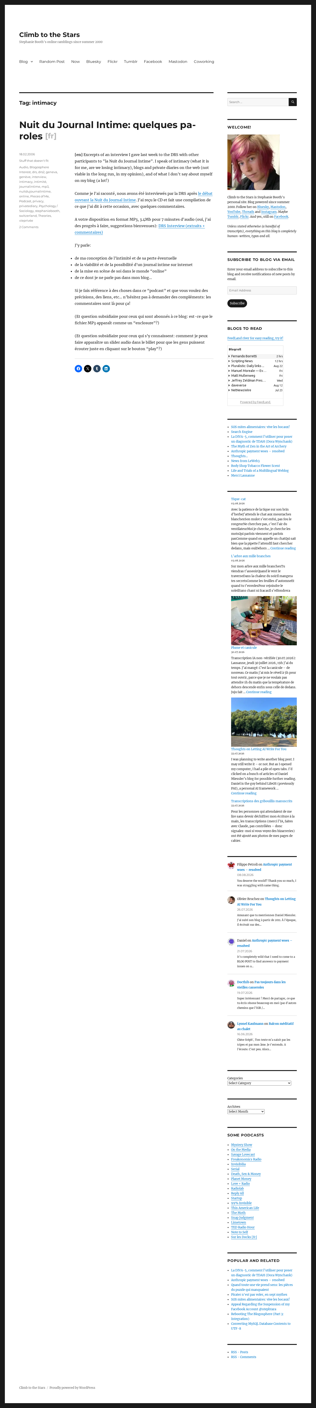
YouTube (233, 212)
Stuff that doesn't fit (34, 160)
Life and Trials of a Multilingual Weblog (260, 471)
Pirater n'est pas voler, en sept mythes (259, 1295)
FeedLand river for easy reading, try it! (255, 338)
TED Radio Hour (243, 1227)
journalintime (29, 186)
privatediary (28, 206)
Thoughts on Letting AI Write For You (258, 749)
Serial (235, 1169)
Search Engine (241, 432)
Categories (235, 1078)
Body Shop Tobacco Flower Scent (255, 466)
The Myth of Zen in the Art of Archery (258, 446)
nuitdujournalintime (35, 191)
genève (25, 177)
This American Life (245, 1208)
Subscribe (237, 303)
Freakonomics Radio (246, 1159)
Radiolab (237, 1189)
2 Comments (28, 227)
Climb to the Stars (49, 35)
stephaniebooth (47, 211)
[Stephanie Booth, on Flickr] (262, 162)
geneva (51, 172)
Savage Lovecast (243, 1155)
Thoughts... (239, 456)
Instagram (269, 212)
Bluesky (93, 61)
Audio (23, 167)
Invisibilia (238, 1164)
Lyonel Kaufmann (250, 1024)
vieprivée (26, 220)
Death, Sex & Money (246, 1174)
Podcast (25, 201)
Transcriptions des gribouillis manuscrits (261, 801)
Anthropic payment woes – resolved (258, 451)
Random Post (52, 61)
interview (39, 177)
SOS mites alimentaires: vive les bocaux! (260, 427)
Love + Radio (240, 1184)
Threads (248, 212)
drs (34, 172)
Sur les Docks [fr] (244, 1237)
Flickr (113, 61)
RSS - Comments (243, 1357)
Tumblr (130, 61)
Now (75, 61)
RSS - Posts (239, 1352)
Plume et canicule (244, 648)
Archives (233, 1107)
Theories (44, 215)
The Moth (238, 1213)
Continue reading (283, 548)
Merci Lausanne (243, 475)
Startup (236, 1198)
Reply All (237, 1193)
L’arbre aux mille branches (251, 556)
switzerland (28, 215)
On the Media (241, 1150)
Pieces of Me (39, 196)
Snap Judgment (242, 1218)
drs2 (41, 172)
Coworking (204, 61)
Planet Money (241, 1179)
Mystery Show (241, 1145)
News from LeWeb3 (245, 461)
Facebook (153, 61)
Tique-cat (238, 499)
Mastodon (178, 61)
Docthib (243, 982)
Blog (23, 61)
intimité (40, 182)
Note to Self (239, 1232)
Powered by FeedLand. (255, 402)
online (24, 196)
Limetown (238, 1222)
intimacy (26, 182)
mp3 (45, 186)
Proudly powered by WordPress (72, 1388)
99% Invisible (241, 1203)
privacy (38, 201)
